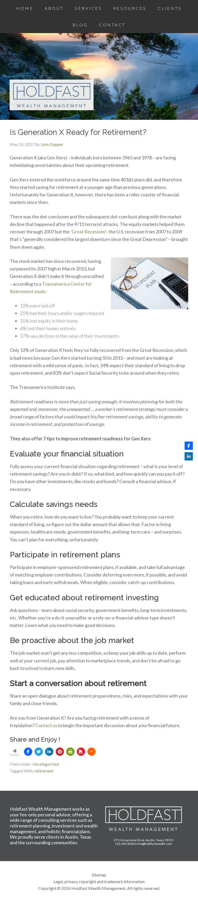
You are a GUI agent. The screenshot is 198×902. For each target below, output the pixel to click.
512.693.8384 (125, 844)
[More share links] (91, 752)
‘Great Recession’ (88, 231)
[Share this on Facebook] (28, 752)
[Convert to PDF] (81, 752)
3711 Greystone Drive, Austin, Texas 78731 (144, 840)
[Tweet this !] (39, 752)
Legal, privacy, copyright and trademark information (99, 881)
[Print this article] (70, 752)
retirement (44, 770)
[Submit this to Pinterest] (60, 752)
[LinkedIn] (189, 456)
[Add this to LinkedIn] (49, 752)
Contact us (46, 725)
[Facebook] (189, 446)
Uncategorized (45, 763)
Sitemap (99, 874)
